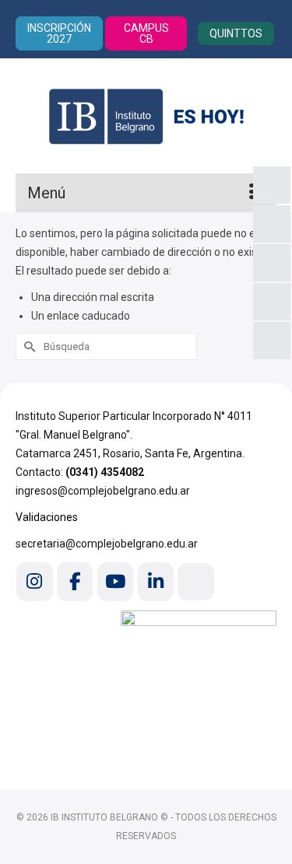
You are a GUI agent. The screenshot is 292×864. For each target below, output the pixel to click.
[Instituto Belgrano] (146, 115)
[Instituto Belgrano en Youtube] (115, 581)
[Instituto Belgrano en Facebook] (75, 581)
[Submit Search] (27, 346)
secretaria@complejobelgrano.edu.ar (107, 543)
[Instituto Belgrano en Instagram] (34, 581)
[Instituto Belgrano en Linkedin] (156, 581)
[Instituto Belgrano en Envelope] (195, 581)
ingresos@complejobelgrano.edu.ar (103, 490)
